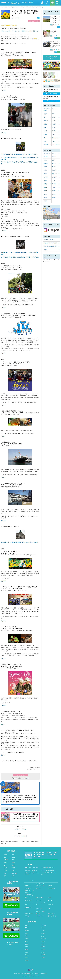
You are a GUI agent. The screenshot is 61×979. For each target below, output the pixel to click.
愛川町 (54, 183)
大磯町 (54, 187)
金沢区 (54, 120)
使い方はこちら (47, 219)
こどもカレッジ (51, 888)
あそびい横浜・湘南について (20, 973)
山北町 (26, 955)
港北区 (54, 124)
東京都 (45, 201)
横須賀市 (46, 163)
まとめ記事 (55, 144)
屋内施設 (27, 916)
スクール (50, 900)
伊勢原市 (54, 173)
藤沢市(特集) (47, 153)
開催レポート (39, 897)
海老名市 (54, 170)
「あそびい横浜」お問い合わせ (48, 873)
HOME (42, 3)
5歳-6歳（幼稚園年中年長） (51, 246)
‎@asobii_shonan (52, 100)
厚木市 (54, 166)
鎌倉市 (54, 156)
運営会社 (37, 973)
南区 (53, 141)
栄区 (45, 127)
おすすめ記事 (28, 888)
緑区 (45, 141)
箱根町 (54, 194)
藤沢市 (54, 153)
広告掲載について (30, 973)
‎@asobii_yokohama (52, 93)
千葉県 (45, 197)
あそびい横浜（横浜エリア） (48, 867)
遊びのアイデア (40, 916)
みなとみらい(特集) (47, 109)
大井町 (54, 180)
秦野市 (54, 160)
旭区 (53, 114)
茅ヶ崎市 (46, 156)
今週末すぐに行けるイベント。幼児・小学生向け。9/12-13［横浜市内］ (20, 31)
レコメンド (50, 904)
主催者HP (3, 90)
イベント (24, 829)
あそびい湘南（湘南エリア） (32, 867)
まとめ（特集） (29, 900)
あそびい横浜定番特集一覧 (51, 57)
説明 (27, 778)
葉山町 (45, 187)
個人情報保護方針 (43, 973)
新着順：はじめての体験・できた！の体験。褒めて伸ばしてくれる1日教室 (29, 894)
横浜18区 (46, 144)
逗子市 (45, 166)
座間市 (45, 173)
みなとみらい (55, 108)
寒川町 (45, 190)
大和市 (45, 170)
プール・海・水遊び (40, 903)
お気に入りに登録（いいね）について (32, 873)
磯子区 (54, 117)
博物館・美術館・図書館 (40, 912)
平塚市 (45, 160)
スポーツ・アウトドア (29, 903)
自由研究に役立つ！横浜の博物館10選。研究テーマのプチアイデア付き (19, 542)
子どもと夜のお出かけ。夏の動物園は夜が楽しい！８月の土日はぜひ (19, 154)
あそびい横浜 (28, 975)
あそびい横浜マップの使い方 (48, 870)
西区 (45, 137)
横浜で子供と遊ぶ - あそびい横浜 (5, 3)
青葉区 (45, 114)
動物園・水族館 (29, 913)
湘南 (52, 3)
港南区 (45, 124)
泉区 (45, 117)
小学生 (24, 836)
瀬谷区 (54, 127)
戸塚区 (45, 134)
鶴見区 (54, 131)
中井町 (26, 949)
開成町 (54, 190)
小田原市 (46, 177)
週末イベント (28, 885)
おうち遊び (50, 885)
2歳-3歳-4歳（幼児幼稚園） (51, 243)
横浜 (47, 3)
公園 (49, 908)
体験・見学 (39, 908)
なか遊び (17, 829)
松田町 (45, 194)
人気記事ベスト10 (29, 908)
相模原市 (54, 177)
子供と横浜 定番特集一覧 (31, 870)
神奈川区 (46, 120)
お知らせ (38, 888)
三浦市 (54, 163)
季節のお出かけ (51, 913)
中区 (53, 134)
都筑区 (45, 131)
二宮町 (45, 183)
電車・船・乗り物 (52, 916)
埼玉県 (54, 197)
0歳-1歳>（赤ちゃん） (49, 239)
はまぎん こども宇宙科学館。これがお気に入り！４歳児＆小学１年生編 (20, 257)
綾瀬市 (43, 936)
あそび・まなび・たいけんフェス (40, 884)
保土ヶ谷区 (55, 137)
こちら (23, 761)
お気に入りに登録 (34, 21)
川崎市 (45, 180)
